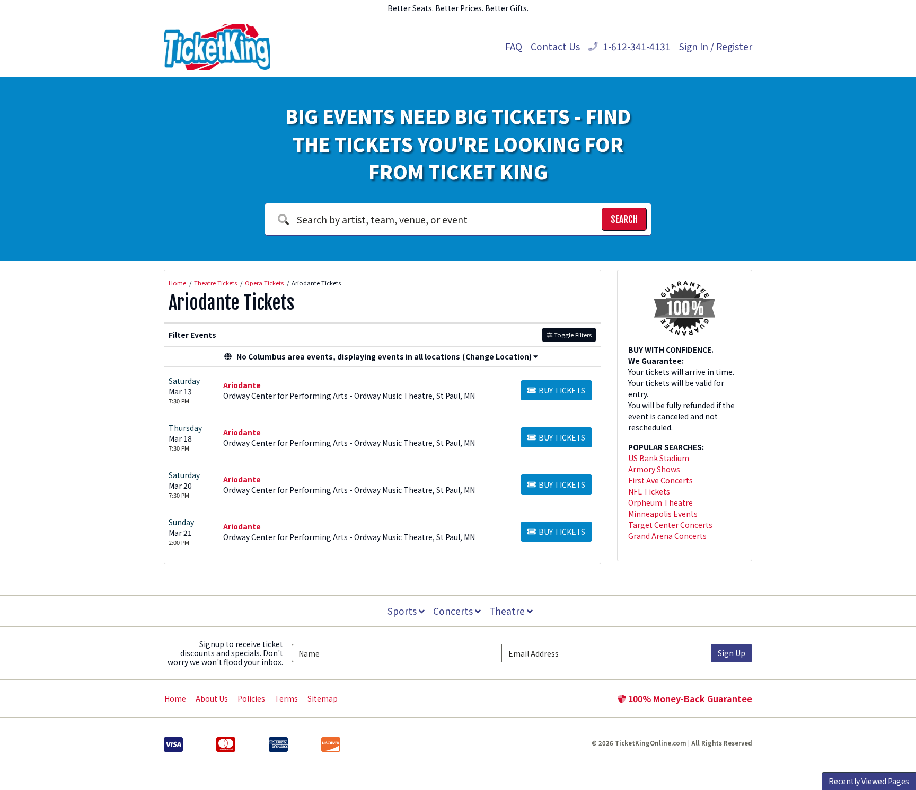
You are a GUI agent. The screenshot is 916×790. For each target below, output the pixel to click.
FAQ (513, 46)
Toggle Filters (572, 334)
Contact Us (555, 46)
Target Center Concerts (670, 524)
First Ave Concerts (660, 480)
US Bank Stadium (658, 458)
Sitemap (322, 698)
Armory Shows (654, 469)
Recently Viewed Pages (869, 781)
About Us (212, 698)
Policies (251, 698)
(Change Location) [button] (497, 356)
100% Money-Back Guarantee (689, 698)
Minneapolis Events (663, 513)
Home (175, 698)
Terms (286, 698)
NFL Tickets (649, 491)
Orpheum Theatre (660, 502)
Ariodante (242, 385)
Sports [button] (403, 610)
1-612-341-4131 (636, 46)
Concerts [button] (454, 610)
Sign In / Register (715, 46)
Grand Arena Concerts (667, 536)
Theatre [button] (508, 610)
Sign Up (731, 653)
